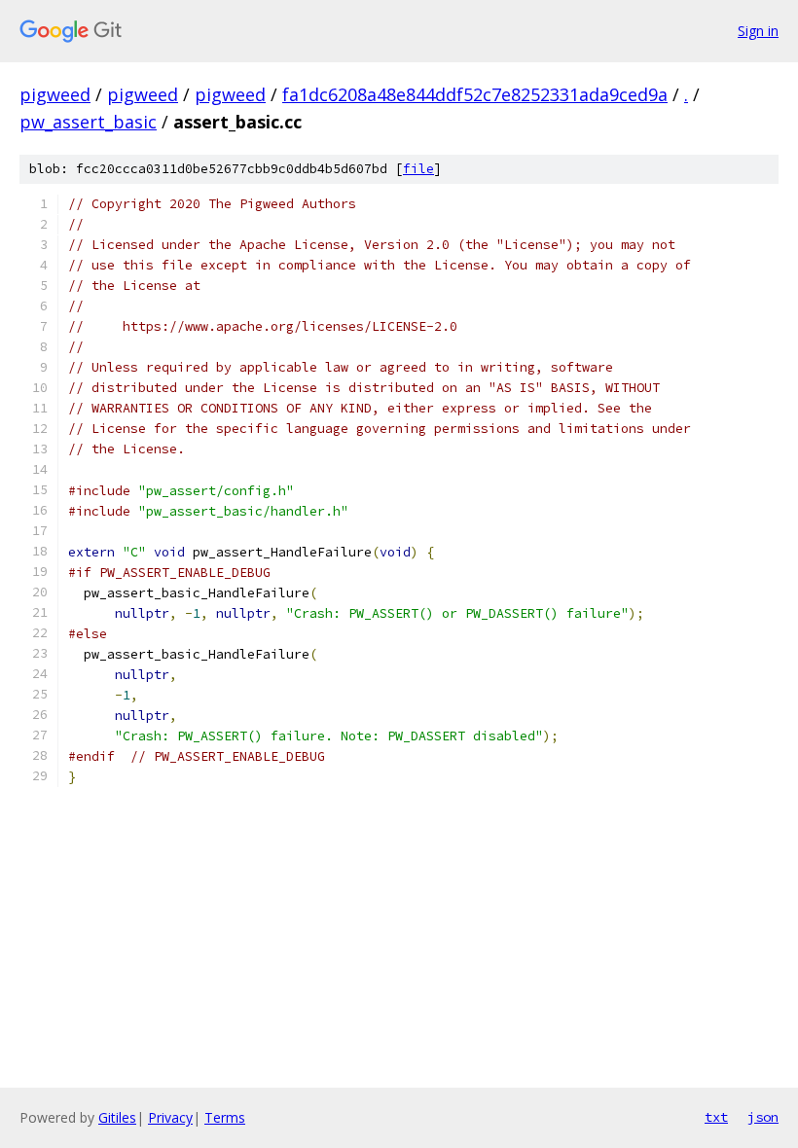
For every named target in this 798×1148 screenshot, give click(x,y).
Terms (224, 1117)
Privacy (170, 1117)
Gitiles (117, 1117)
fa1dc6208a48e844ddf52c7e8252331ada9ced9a (475, 94)
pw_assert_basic (88, 121)
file (418, 169)
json (763, 1117)
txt (716, 1117)
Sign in (758, 30)
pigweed (55, 94)
